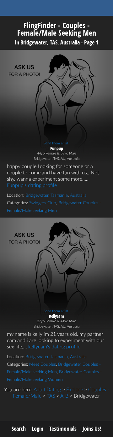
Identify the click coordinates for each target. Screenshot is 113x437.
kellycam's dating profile (54, 346)
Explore (74, 389)
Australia (78, 195)
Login (37, 429)
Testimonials (63, 429)
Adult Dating (47, 389)
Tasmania (59, 195)
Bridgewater (36, 195)
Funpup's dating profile (32, 185)
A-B (64, 396)
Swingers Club (42, 203)
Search (19, 429)
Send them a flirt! (56, 143)
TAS (51, 396)
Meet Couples (42, 364)
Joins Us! (92, 429)
